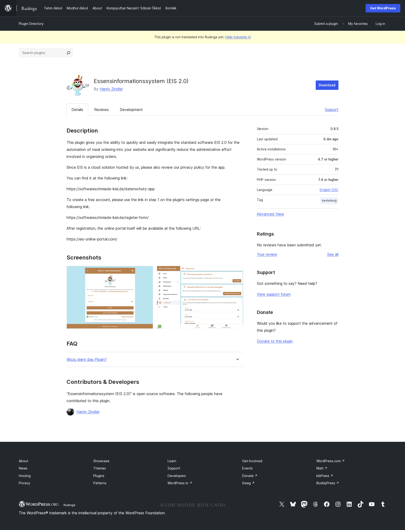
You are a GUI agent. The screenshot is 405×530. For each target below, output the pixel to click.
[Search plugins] (68, 52)
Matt (321, 468)
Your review (267, 254)
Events (247, 468)
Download (327, 85)
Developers (177, 476)
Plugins (98, 476)
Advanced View (270, 214)
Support (331, 109)
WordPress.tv (180, 483)
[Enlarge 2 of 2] (237, 272)
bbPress (324, 476)
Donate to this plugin (275, 341)
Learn (172, 461)
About (23, 461)
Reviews (101, 109)
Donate (250, 476)
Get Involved (252, 461)
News (23, 468)
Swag (248, 483)
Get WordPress (383, 8)
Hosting (25, 476)
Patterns (99, 483)
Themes (99, 468)
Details (77, 109)
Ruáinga (69, 505)
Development (131, 109)
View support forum (274, 294)
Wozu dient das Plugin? (87, 359)
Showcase (101, 461)
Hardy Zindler (111, 89)
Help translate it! (238, 37)
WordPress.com (330, 461)
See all (332, 254)
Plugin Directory (31, 24)
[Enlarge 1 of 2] (146, 272)
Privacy (24, 483)
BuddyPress (327, 483)
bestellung (329, 200)
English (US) (329, 190)
